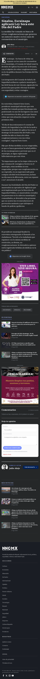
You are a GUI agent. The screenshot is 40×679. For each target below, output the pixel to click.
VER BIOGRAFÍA (30, 467)
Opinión (4, 584)
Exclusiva (5, 577)
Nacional (6, 17)
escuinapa (6, 310)
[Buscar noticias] (3, 12)
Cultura (4, 566)
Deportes (5, 621)
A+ (36, 54)
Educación (5, 573)
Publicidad (5, 649)
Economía (5, 570)
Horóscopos (6, 628)
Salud (4, 595)
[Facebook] (3, 676)
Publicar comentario (12, 448)
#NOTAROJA (33, 12)
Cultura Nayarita (7, 624)
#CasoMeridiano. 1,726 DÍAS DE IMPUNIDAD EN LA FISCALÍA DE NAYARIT (20, 2)
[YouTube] (13, 676)
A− (32, 54)
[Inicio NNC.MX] (7, 7)
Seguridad (5, 613)
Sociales (4, 599)
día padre (27, 310)
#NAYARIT (24, 12)
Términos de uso (7, 663)
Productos (5, 631)
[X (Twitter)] (6, 676)
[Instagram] (10, 676)
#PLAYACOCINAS (13, 12)
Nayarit (4, 606)
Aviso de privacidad (8, 659)
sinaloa (17, 310)
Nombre (5, 426)
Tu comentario (7, 434)
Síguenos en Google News (21, 256)
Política (4, 588)
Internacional (6, 581)
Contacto (5, 645)
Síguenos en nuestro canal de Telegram (21, 96)
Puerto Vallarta (7, 591)
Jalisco (4, 617)
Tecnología (5, 602)
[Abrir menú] (37, 7)
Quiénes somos (6, 642)
